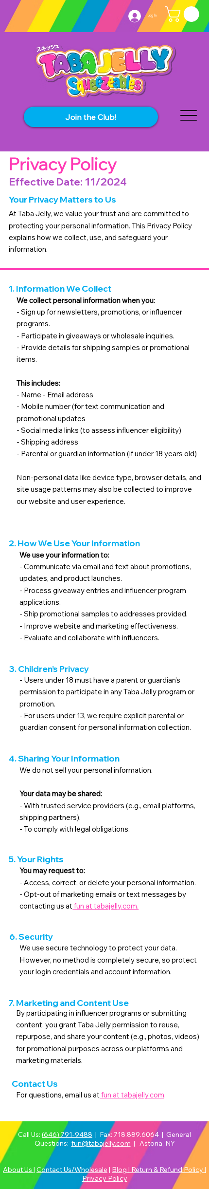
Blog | (121, 1169)
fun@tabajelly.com (101, 1143)
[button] (184, 14)
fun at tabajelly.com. (105, 905)
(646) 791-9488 (67, 1134)
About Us (18, 1169)
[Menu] (188, 115)
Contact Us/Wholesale (71, 1169)
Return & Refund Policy (168, 1169)
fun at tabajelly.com (132, 1094)
